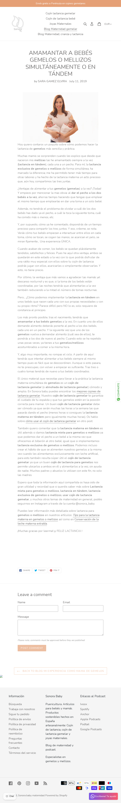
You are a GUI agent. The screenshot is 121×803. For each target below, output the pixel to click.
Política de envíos (20, 719)
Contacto (14, 748)
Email (66, 602)
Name (21, 602)
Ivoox (83, 704)
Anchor (84, 714)
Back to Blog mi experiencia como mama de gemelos (63, 671)
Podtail (84, 724)
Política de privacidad (22, 724)
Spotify (84, 709)
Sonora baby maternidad (31, 795)
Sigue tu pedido (19, 714)
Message (23, 617)
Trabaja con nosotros (22, 709)
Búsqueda (15, 704)
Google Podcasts (91, 729)
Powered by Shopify (56, 795)
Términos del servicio (22, 753)
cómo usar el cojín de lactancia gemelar (51, 421)
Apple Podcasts (90, 719)
